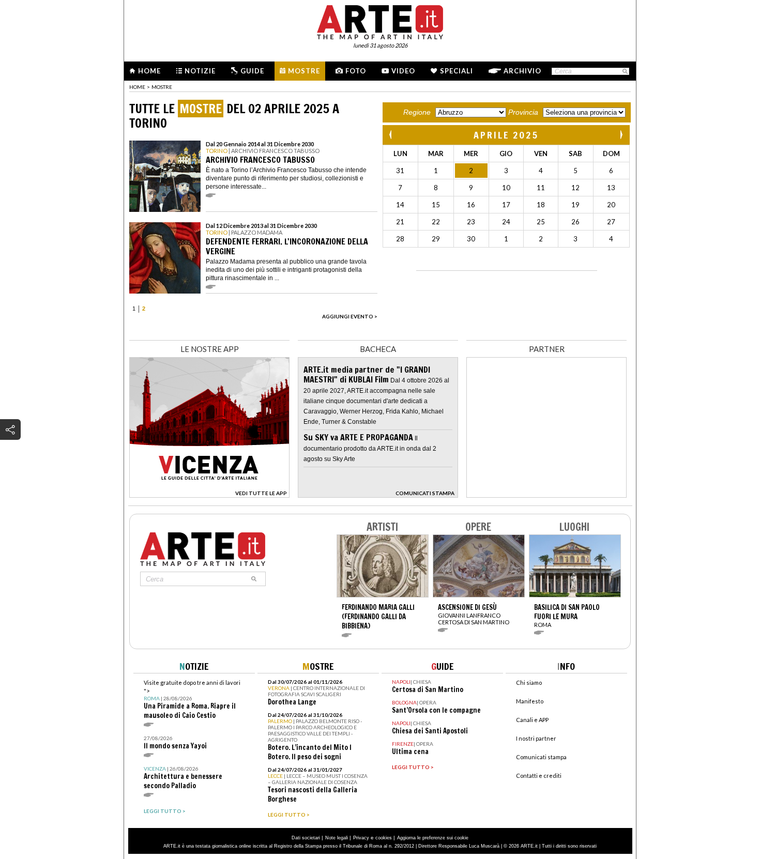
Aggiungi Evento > (349, 316)
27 (611, 222)
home (137, 87)
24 (506, 222)
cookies (383, 837)
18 (541, 205)
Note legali (336, 837)
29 (436, 239)
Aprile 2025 (506, 135)
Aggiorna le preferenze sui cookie (432, 837)
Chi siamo (529, 682)
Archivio (522, 71)
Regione (417, 112)
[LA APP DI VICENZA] (209, 495)
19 (575, 205)
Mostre (304, 71)
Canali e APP (532, 719)
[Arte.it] (380, 20)
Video (403, 71)
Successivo (621, 134)
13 (611, 187)
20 (611, 205)
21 (400, 222)
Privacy (361, 837)
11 (541, 187)
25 (541, 222)
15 (436, 205)
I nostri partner (536, 738)
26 (575, 222)
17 (506, 205)
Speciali (456, 71)
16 (471, 205)
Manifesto (529, 701)
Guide (252, 71)
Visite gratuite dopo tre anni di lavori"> (192, 699)
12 (575, 187)
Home (149, 71)
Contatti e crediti (538, 775)
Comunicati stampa (541, 757)
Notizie (200, 71)
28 (400, 239)
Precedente (391, 134)
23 (471, 222)
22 (436, 222)
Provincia (523, 112)
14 (400, 205)
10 (506, 187)
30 (471, 239)
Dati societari (306, 837)
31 (400, 170)
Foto (355, 71)
